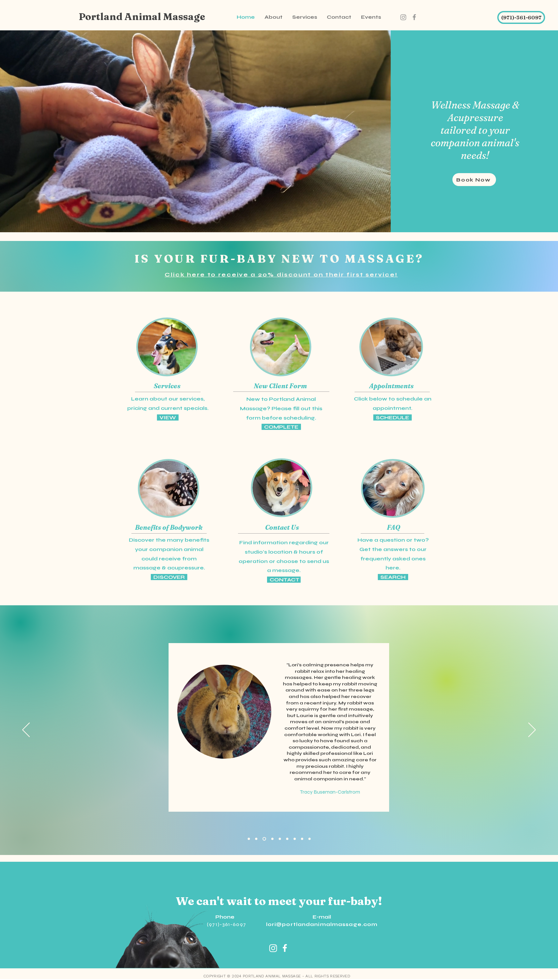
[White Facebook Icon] (285, 948)
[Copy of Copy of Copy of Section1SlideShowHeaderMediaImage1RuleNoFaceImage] (272, 839)
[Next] (532, 730)
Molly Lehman (279, 701)
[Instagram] (403, 17)
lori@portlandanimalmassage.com (322, 924)
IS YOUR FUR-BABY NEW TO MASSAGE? (279, 259)
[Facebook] (414, 17)
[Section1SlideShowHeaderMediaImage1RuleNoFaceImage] (280, 839)
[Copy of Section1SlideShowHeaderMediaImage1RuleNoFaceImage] (249, 839)
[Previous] (26, 730)
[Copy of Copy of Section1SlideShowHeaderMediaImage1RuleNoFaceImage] (264, 839)
